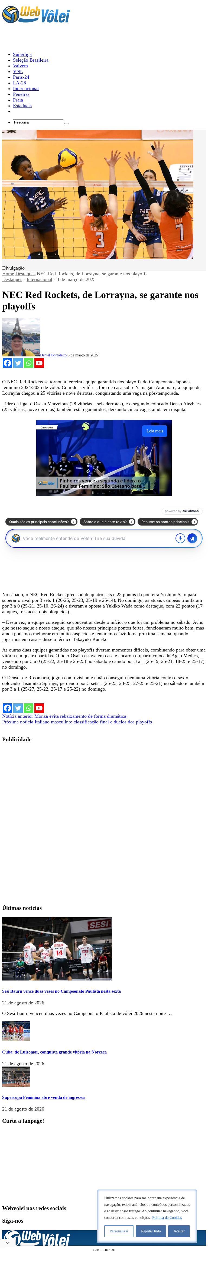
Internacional (39, 279)
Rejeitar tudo (151, 1231)
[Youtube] (39, 363)
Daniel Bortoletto (53, 355)
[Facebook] (7, 363)
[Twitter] (18, 363)
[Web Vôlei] (36, 21)
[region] (147, 1216)
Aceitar (179, 1231)
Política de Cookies (167, 1218)
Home (8, 273)
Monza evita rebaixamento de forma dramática (64, 716)
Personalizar (119, 1231)
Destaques (25, 273)
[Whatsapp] (28, 363)
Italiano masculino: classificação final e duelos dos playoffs (77, 722)
